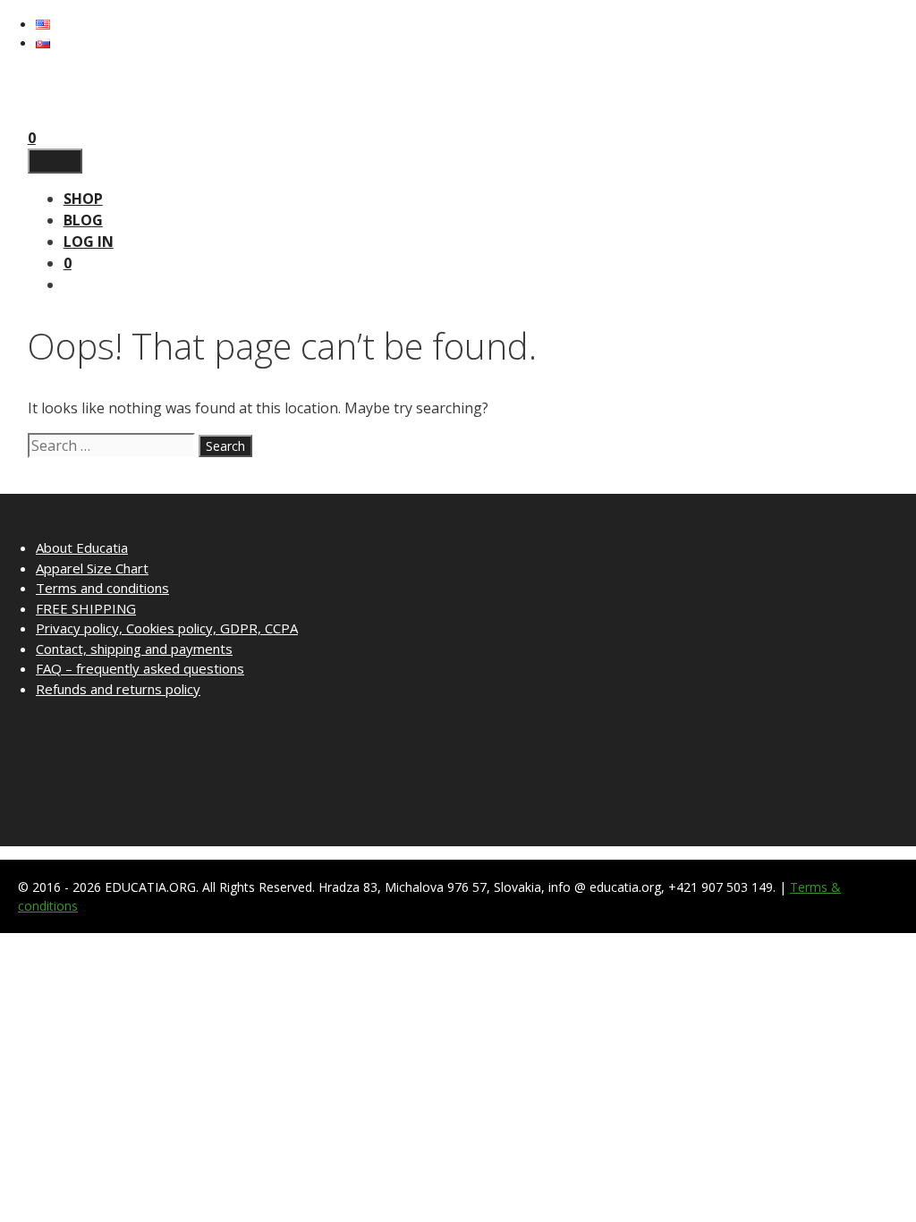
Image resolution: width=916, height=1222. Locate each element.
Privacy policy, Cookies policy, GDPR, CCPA (167, 628)
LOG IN (89, 241)
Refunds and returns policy (118, 689)
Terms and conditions (102, 588)
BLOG (83, 220)
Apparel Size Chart (92, 568)
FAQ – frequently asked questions (140, 668)
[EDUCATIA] (63, 116)
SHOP (83, 198)
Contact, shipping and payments (134, 649)
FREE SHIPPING (86, 608)
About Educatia (82, 547)
